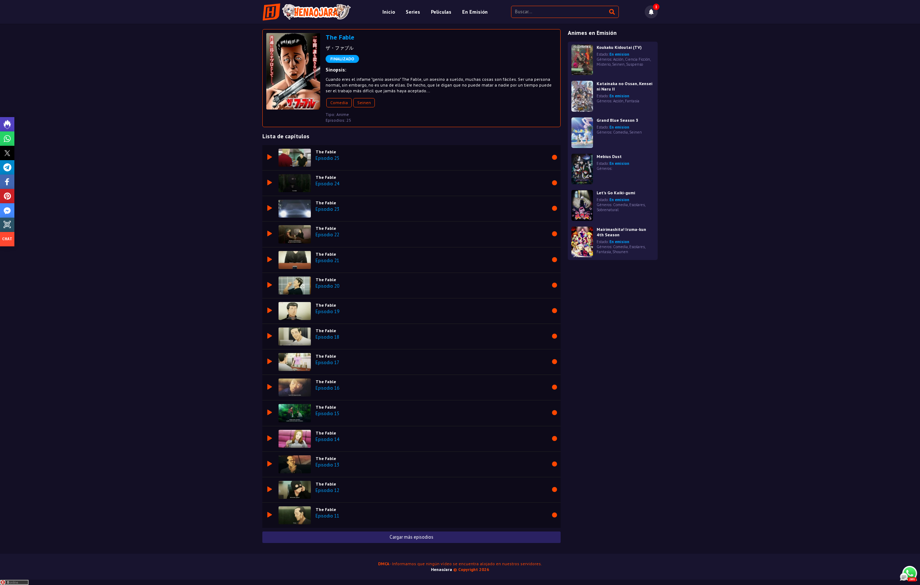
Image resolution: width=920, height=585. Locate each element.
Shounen (620, 251)
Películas (441, 12)
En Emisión (475, 12)
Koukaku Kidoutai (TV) (619, 47)
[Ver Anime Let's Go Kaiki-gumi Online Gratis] (582, 205)
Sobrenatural (607, 209)
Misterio (604, 64)
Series (413, 12)
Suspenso (634, 64)
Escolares (637, 204)
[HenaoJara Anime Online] (306, 12)
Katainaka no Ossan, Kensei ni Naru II (624, 86)
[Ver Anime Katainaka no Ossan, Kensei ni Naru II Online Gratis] (582, 96)
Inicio (388, 12)
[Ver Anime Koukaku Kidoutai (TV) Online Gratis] (582, 60)
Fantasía (632, 100)
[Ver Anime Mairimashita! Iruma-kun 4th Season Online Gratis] (582, 242)
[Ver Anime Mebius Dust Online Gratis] (582, 169)
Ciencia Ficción (637, 59)
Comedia (339, 102)
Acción (618, 59)
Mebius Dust (609, 156)
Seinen (364, 102)
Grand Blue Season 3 (617, 120)
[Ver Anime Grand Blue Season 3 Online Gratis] (582, 132)
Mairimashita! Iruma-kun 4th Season (621, 232)
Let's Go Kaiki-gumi (616, 192)
